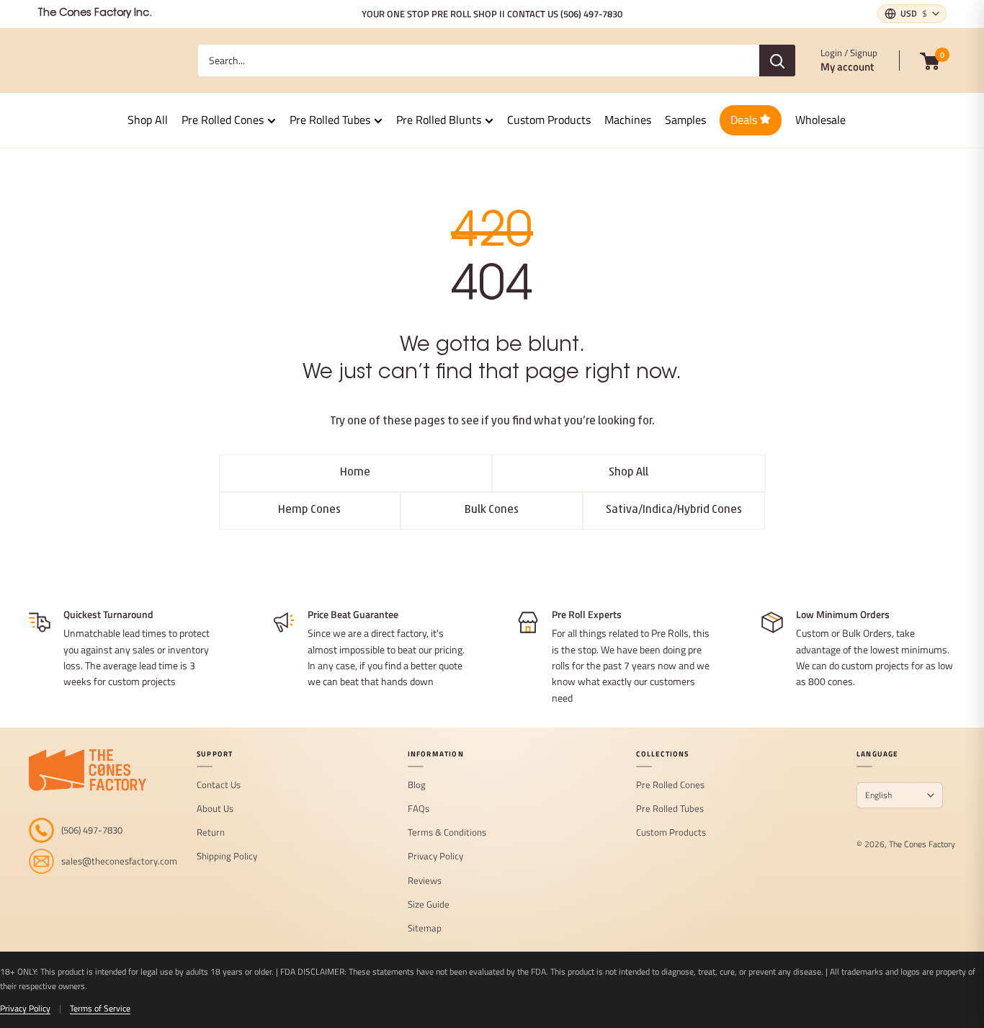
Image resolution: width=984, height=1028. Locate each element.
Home (355, 472)
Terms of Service (100, 1008)
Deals (745, 119)
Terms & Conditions (447, 832)
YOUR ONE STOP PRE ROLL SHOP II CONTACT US (492, 13)
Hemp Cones (309, 510)
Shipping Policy (227, 856)
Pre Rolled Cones (223, 119)
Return (211, 832)
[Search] (777, 60)
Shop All (148, 119)
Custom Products (549, 119)
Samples (685, 119)
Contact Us (219, 785)
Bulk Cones (492, 510)
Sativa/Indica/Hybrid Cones (674, 510)
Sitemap (425, 928)
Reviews (425, 881)
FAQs (418, 809)
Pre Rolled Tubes (330, 119)
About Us (215, 809)
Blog (417, 785)
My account (847, 66)
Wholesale (820, 119)
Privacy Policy (435, 856)
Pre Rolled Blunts (438, 119)
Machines (627, 119)
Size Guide (428, 904)
